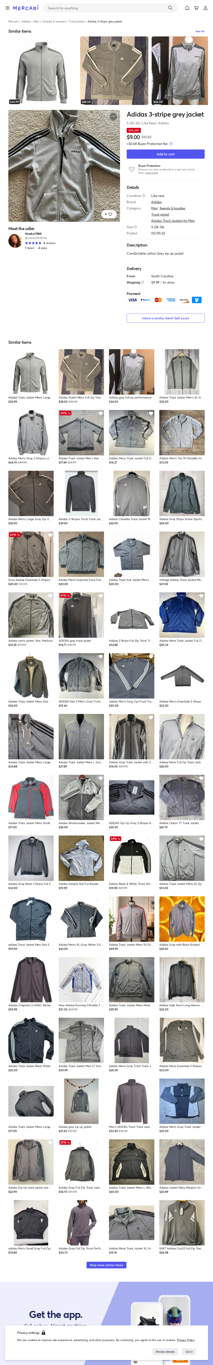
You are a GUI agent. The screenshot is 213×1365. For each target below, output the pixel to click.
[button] (187, 8)
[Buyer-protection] (171, 143)
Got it (189, 1352)
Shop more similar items (106, 1265)
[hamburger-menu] (7, 8)
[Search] (170, 8)
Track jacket (76, 21)
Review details (164, 1352)
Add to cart (166, 154)
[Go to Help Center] (143, 195)
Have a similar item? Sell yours (165, 318)
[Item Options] (113, 116)
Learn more (151, 172)
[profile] (205, 8)
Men (37, 21)
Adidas (25, 21)
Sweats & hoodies (54, 21)
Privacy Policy (186, 1340)
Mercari (13, 21)
